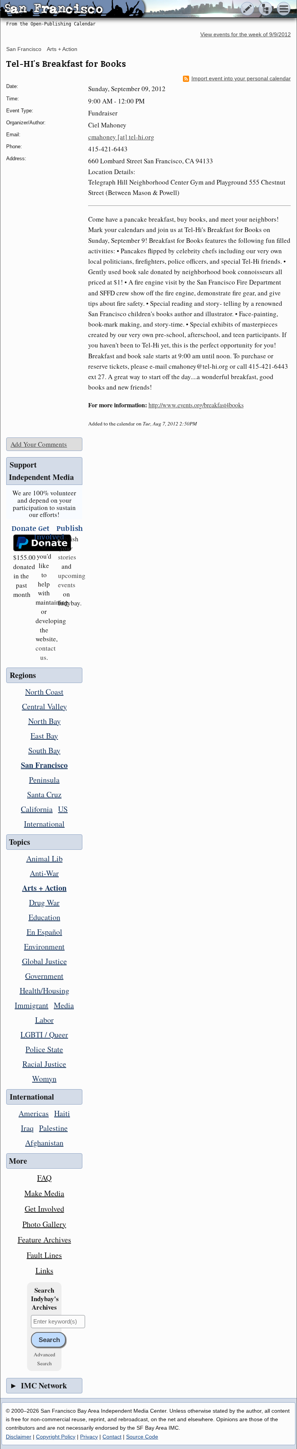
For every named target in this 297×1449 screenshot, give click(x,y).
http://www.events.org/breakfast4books (196, 405)
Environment (44, 946)
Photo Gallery (44, 1224)
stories (67, 553)
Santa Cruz (44, 794)
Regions (23, 675)
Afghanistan (44, 1142)
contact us (46, 653)
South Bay (44, 750)
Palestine (53, 1128)
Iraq (27, 1128)
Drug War (44, 902)
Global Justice (44, 961)
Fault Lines (44, 1255)
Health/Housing (44, 990)
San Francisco (23, 49)
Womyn (44, 1078)
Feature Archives (44, 1239)
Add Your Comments (38, 444)
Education (44, 917)
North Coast (44, 691)
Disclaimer (18, 1437)
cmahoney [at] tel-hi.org (121, 136)
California (37, 809)
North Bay (44, 721)
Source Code (142, 1437)
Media (64, 1005)
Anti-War (44, 873)
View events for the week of (245, 34)
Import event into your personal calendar (241, 78)
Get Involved (44, 1208)
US (63, 809)
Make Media (44, 1193)
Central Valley (44, 706)
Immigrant (31, 1005)
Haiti (62, 1113)
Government (44, 976)
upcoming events (71, 580)
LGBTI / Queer (44, 1034)
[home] (72, 9)
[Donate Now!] (21, 543)
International (44, 824)
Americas (34, 1113)
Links (44, 1270)
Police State (44, 1049)
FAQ (44, 1178)
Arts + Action (62, 49)
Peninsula (44, 779)
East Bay (44, 735)
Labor (44, 1020)
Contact (111, 1437)
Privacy (89, 1437)
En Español (44, 932)
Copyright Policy (55, 1437)
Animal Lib (44, 858)
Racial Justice (44, 1064)
